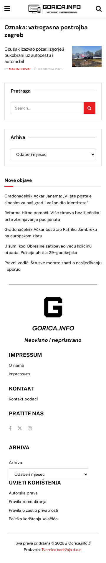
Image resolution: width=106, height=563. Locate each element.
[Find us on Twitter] (19, 428)
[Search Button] (99, 9)
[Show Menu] (7, 9)
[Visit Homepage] (54, 9)
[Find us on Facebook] (10, 428)
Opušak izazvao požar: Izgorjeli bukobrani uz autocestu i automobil (34, 55)
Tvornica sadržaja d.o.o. (62, 549)
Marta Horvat (20, 69)
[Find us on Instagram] (30, 428)
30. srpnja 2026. (50, 69)
